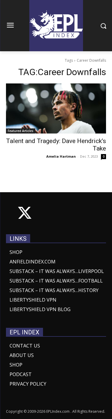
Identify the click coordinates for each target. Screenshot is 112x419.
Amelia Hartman (61, 156)
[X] (24, 214)
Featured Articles (20, 131)
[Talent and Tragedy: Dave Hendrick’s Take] (56, 108)
